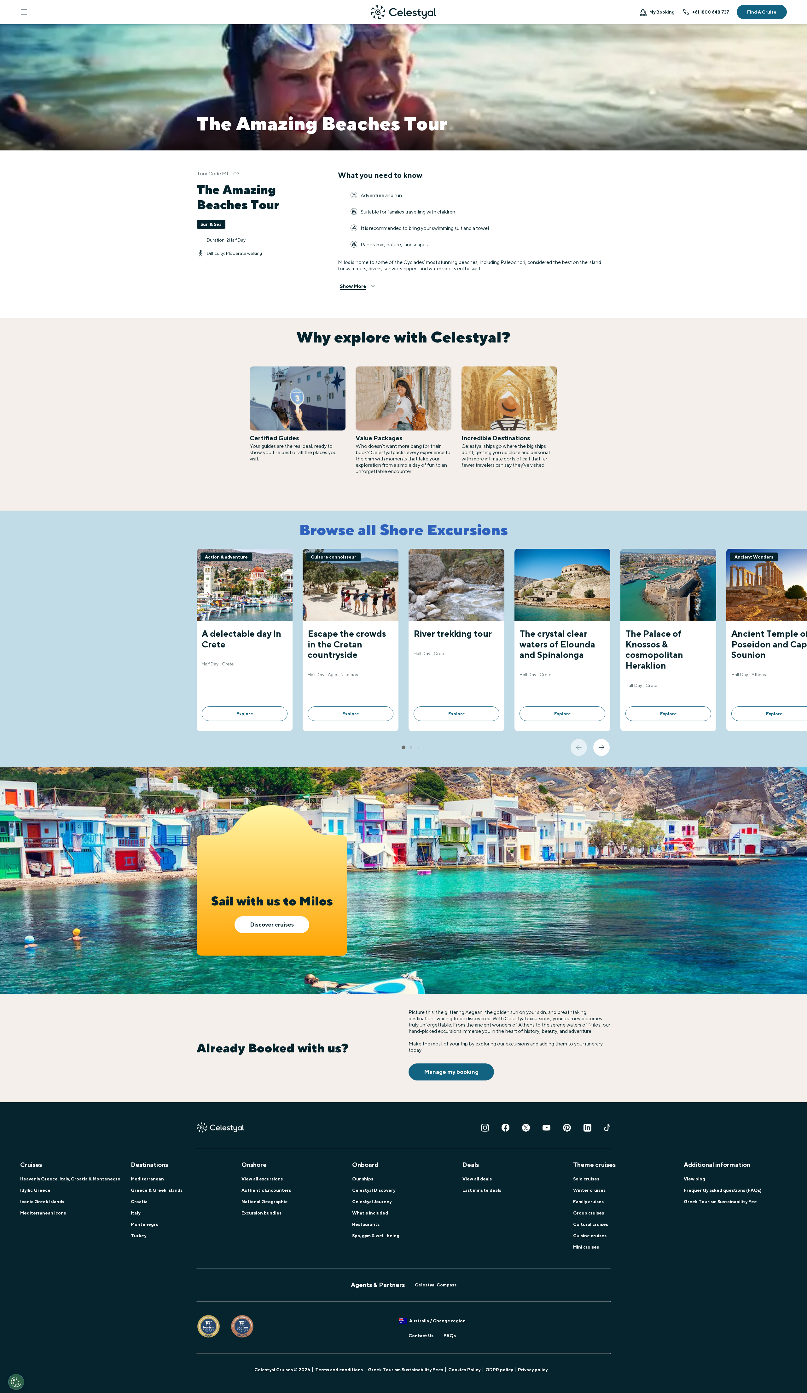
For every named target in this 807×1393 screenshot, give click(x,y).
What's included (370, 1212)
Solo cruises (586, 1178)
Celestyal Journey (372, 1201)
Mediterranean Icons (43, 1212)
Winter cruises (589, 1190)
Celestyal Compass (435, 1284)
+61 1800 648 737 (710, 12)
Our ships (362, 1178)
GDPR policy (499, 1369)
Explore (244, 713)
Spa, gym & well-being (375, 1235)
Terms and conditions (339, 1369)
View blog (694, 1178)
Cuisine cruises (590, 1235)
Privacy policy (533, 1369)
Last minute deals (481, 1190)
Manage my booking (451, 1071)
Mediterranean (147, 1178)
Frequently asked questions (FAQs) (723, 1190)
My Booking (662, 12)
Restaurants (366, 1224)
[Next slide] (601, 747)
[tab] (403, 747)
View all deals (477, 1178)
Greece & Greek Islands (157, 1190)
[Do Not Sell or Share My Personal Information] (16, 1382)
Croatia (139, 1201)
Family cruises (588, 1201)
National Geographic (264, 1201)
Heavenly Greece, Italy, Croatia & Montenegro (70, 1178)
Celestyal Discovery (373, 1190)
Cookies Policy (464, 1369)
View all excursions (262, 1178)
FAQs (450, 1335)
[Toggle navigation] (24, 12)
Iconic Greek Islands (42, 1201)
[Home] (403, 12)
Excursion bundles (261, 1212)
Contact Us (421, 1335)
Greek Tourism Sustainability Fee (720, 1201)
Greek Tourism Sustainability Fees (405, 1369)
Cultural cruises (590, 1224)
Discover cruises (272, 924)
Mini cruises (586, 1247)
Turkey (138, 1235)
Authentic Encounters (266, 1190)
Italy (135, 1212)
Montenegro (145, 1224)
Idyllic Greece (35, 1190)
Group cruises (588, 1212)
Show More (353, 286)
